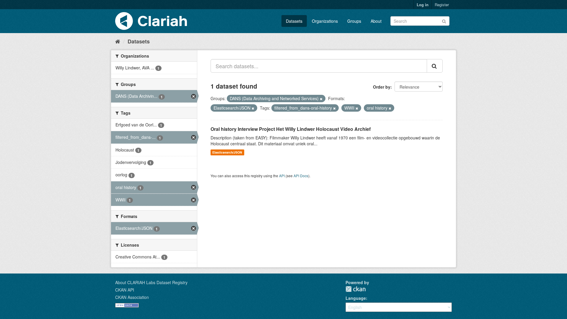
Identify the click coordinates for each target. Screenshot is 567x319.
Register (442, 4)
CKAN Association (132, 297)
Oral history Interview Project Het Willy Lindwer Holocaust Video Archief (291, 129)
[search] (435, 66)
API (282, 175)
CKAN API (124, 290)
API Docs (301, 175)
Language (356, 298)
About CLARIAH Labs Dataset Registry (151, 282)
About (376, 21)
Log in (422, 4)
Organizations (325, 21)
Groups (354, 21)
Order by (381, 87)
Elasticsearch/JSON (227, 152)
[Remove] (321, 98)
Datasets (294, 21)
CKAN (356, 289)
